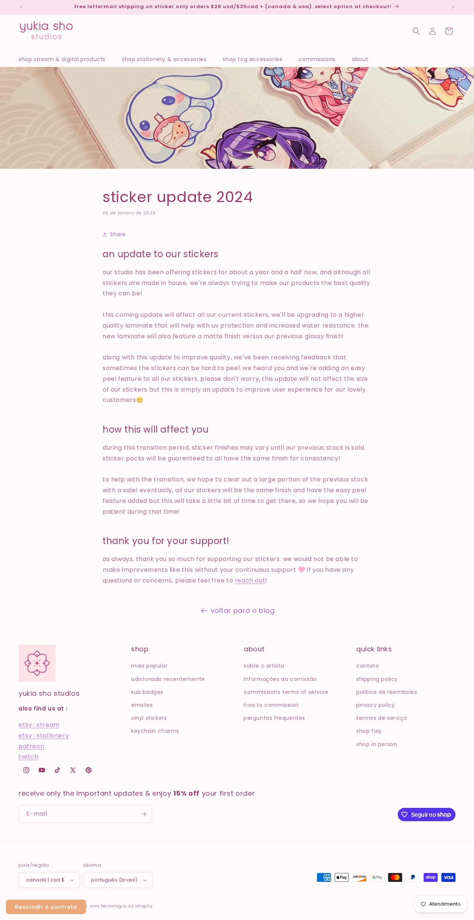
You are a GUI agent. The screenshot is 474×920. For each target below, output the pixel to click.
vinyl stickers (149, 718)
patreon (31, 746)
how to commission (271, 705)
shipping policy (377, 679)
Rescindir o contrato (46, 906)
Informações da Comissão (280, 679)
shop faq (368, 731)
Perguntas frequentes (274, 718)
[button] (65, 59)
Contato (367, 665)
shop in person (376, 744)
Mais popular (149, 665)
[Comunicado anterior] (21, 7)
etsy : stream (39, 725)
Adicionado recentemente (168, 679)
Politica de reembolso (386, 692)
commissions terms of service (286, 692)
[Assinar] (143, 814)
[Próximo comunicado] (453, 7)
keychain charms (155, 731)
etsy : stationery (44, 735)
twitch (29, 756)
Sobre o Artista (264, 665)
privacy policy (375, 705)
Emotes (142, 705)
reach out (250, 580)
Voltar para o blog (243, 610)
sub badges (147, 692)
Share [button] (118, 234)
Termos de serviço (381, 718)
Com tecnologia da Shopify (121, 906)
